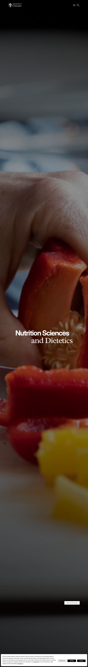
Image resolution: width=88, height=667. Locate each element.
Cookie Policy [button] (36, 661)
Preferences (62, 660)
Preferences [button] (20, 663)
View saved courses (72, 603)
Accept (81, 660)
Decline (72, 660)
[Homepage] (15, 5)
